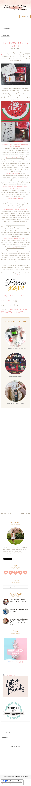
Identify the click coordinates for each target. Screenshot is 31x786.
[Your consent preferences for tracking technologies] (28, 783)
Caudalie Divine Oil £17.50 (15, 198)
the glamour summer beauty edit (13, 312)
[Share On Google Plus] (17, 305)
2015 (7, 309)
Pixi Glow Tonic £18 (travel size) (15, 158)
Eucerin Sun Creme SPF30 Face (15, 225)
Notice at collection (8, 784)
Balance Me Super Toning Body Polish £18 (16, 238)
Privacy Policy (6, 35)
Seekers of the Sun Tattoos (15, 248)
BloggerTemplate (24, 776)
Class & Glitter (11, 776)
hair (3, 311)
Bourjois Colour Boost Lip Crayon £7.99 (15, 209)
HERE (17, 275)
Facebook (24, 296)
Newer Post (6, 514)
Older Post (25, 514)
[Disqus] (15, 437)
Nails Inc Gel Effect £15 (12, 173)
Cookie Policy (6, 28)
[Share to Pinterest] (14, 305)
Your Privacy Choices (14, 781)
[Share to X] (11, 305)
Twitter (12, 296)
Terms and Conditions (7, 732)
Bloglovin (7, 296)
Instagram (18, 296)
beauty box (14, 309)
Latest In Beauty (12, 311)
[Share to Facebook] (7, 305)
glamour (24, 309)
